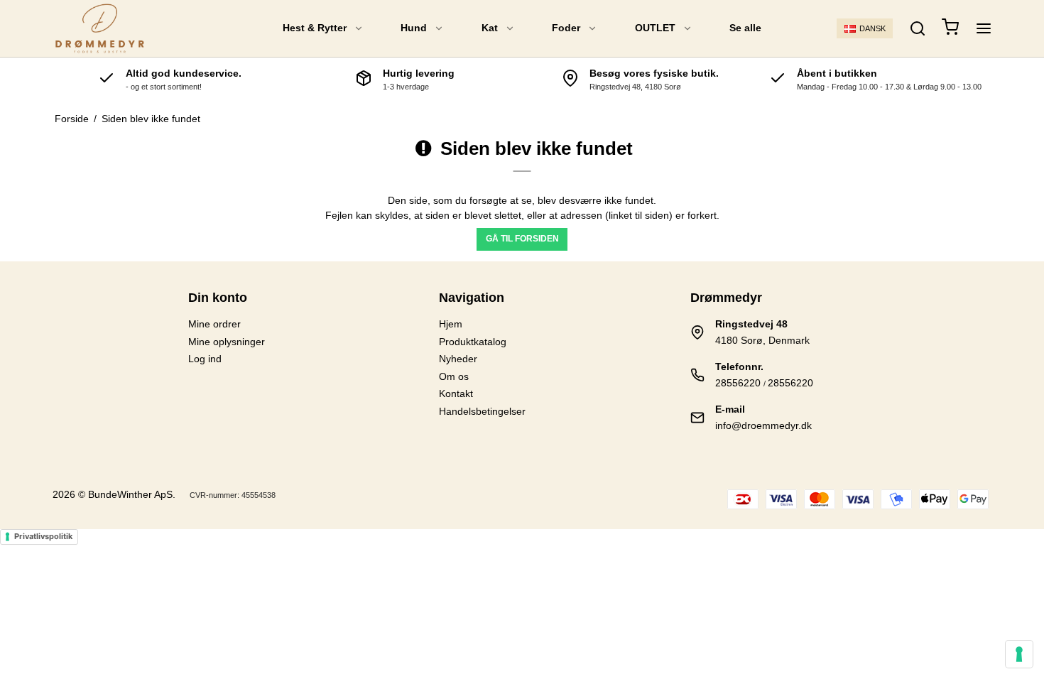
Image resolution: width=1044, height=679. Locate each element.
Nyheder (458, 358)
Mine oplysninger (226, 341)
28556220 (738, 383)
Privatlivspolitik (43, 536)
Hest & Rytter (315, 27)
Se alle (745, 27)
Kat (490, 27)
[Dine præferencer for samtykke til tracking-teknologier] (1019, 654)
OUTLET (655, 27)
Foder (566, 27)
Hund (414, 27)
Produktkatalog (472, 341)
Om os (454, 376)
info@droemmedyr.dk (763, 425)
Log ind (205, 358)
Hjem (450, 324)
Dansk (872, 28)
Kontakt (456, 393)
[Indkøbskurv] (950, 28)
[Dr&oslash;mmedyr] (100, 28)
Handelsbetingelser (482, 411)
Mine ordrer (214, 324)
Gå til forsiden (522, 239)
